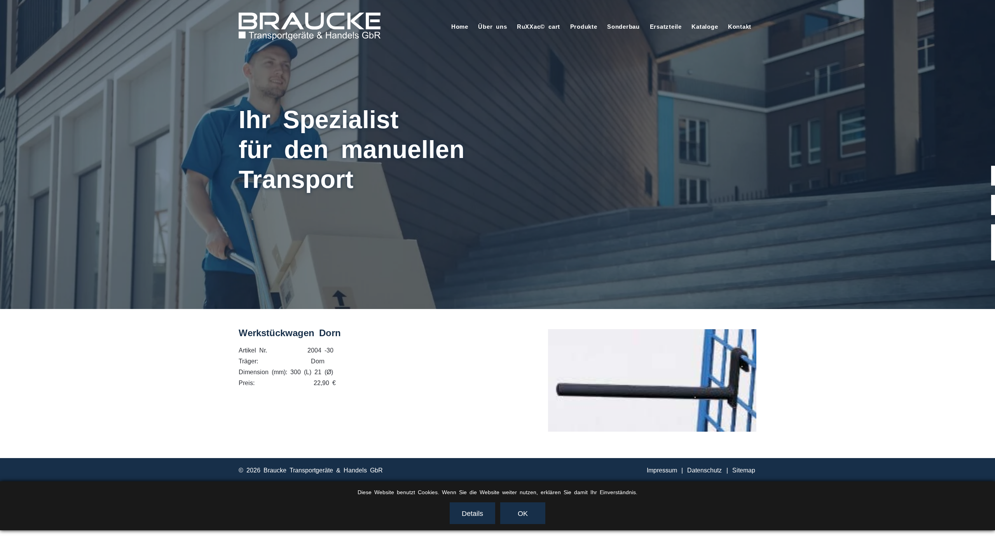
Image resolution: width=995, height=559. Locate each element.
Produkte (583, 26)
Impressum (662, 470)
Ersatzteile (666, 26)
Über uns (492, 26)
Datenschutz (704, 470)
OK (523, 512)
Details (472, 512)
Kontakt (739, 26)
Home (459, 26)
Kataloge (704, 26)
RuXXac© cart (538, 26)
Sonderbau (623, 26)
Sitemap (743, 470)
